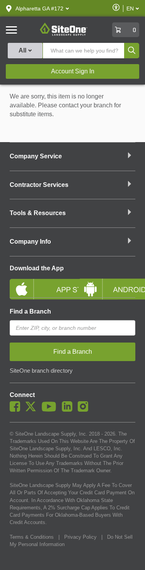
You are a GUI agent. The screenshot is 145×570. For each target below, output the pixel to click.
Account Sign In (72, 71)
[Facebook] (17, 410)
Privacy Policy (80, 537)
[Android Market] (107, 282)
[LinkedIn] (69, 410)
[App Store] (38, 282)
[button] (39, 8)
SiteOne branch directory (41, 371)
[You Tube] (50, 410)
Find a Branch (30, 311)
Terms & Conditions (32, 537)
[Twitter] (33, 410)
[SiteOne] (63, 34)
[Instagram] (85, 410)
